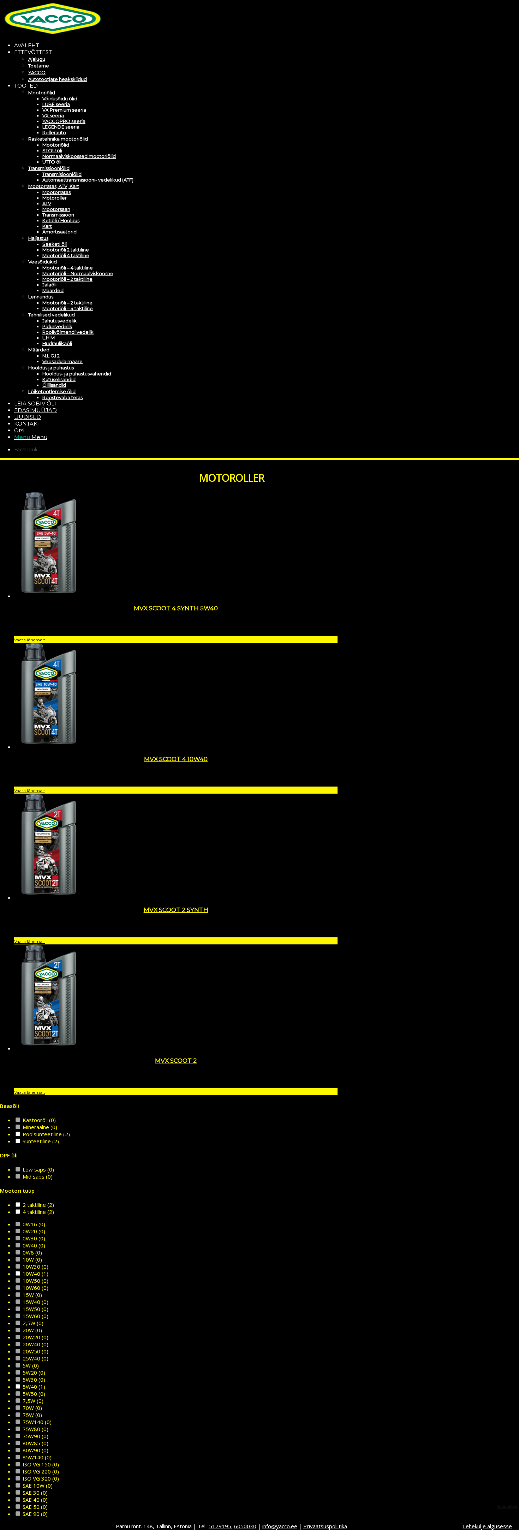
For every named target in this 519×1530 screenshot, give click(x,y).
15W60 (35, 1316)
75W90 (35, 1436)
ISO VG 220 (41, 1471)
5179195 (220, 1526)
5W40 (34, 1386)
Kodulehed (507, 1506)
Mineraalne (40, 1127)
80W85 (35, 1443)
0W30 (34, 1238)
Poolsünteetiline (46, 1134)
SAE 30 (35, 1492)
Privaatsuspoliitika (325, 1526)
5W (31, 1365)
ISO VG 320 (41, 1478)
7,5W (33, 1400)
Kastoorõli (39, 1119)
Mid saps (38, 1176)
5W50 (34, 1393)
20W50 (35, 1351)
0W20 (34, 1231)
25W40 (35, 1358)
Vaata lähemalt (29, 639)
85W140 (37, 1457)
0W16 (34, 1224)
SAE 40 (35, 1499)
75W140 (37, 1421)
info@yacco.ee (279, 1526)
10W (32, 1259)
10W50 (35, 1280)
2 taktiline (38, 1204)
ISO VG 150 (41, 1464)
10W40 (35, 1273)
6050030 (245, 1526)
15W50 (35, 1308)
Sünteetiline (41, 1141)
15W (32, 1294)
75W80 (35, 1429)
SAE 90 (35, 1513)
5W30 (34, 1379)
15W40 (35, 1301)
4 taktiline (38, 1211)
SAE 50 (35, 1506)
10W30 (35, 1266)
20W (32, 1330)
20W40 (35, 1344)
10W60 (35, 1287)
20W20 (35, 1337)
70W (32, 1407)
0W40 (34, 1245)
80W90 (35, 1450)
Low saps (38, 1169)
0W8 (32, 1252)
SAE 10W (38, 1485)
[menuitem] (238, 45)
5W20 (34, 1372)
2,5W (33, 1323)
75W (32, 1414)
